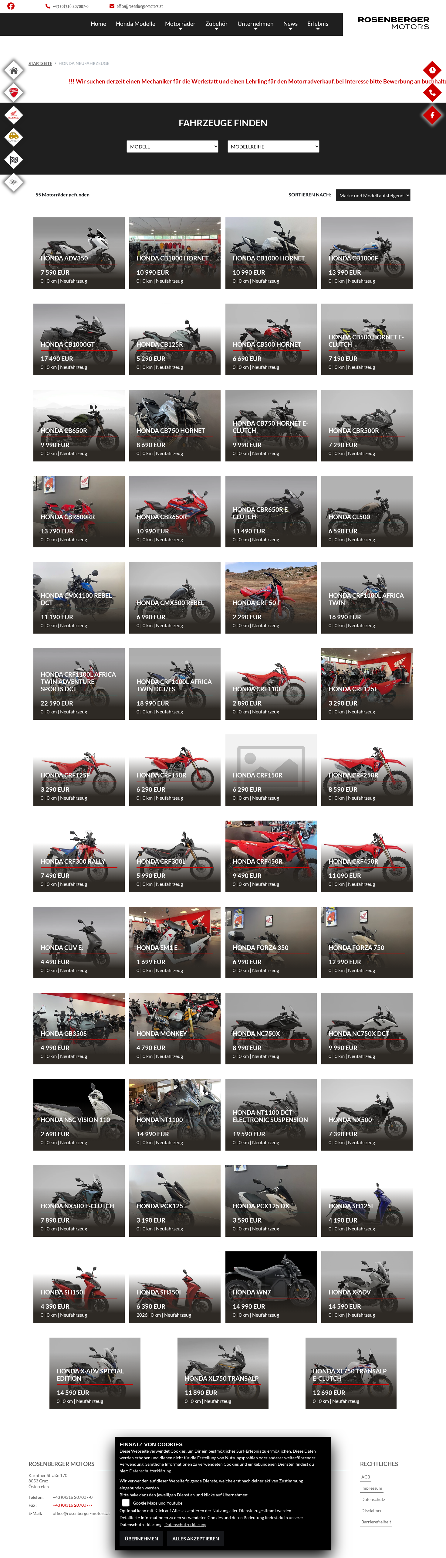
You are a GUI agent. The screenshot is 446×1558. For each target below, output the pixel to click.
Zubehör (216, 23)
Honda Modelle (135, 23)
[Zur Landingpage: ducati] (13, 103)
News (290, 23)
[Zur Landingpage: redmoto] (13, 125)
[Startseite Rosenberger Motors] (394, 23)
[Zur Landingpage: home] (13, 80)
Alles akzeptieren (195, 1538)
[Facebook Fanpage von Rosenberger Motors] (12, 7)
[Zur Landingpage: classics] (13, 148)
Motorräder (180, 23)
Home (98, 23)
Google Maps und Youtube (157, 1502)
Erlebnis (317, 23)
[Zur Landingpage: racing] (13, 170)
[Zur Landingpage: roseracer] (13, 193)
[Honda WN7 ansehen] (271, 1282)
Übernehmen (141, 1538)
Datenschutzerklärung (150, 1470)
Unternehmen (256, 23)
